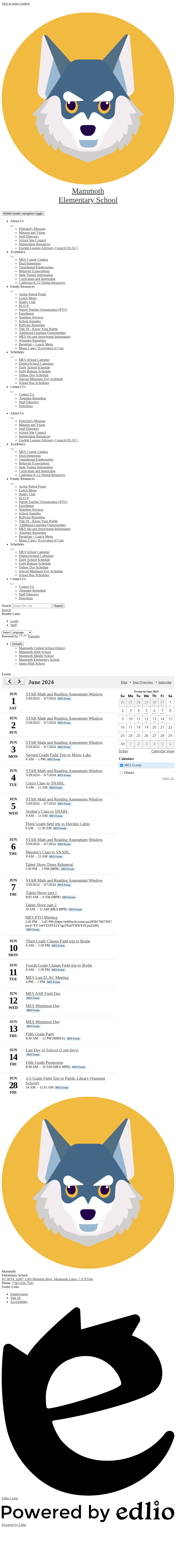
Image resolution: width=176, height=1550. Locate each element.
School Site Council (32, 240)
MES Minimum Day (43, 1006)
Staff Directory (29, 236)
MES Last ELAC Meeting (47, 977)
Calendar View (162, 751)
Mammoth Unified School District (42, 648)
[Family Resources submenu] (12, 291)
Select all (168, 778)
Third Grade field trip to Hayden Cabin (57, 824)
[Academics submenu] (12, 257)
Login (14, 621)
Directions (26, 406)
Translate (33, 636)
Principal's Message (32, 229)
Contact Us (26, 394)
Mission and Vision (32, 232)
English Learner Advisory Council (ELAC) (48, 248)
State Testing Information (36, 275)
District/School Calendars (36, 363)
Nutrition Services (31, 317)
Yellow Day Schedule (34, 375)
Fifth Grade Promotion (44, 1062)
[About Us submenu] (12, 226)
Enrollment (26, 313)
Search (6, 605)
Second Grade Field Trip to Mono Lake (58, 755)
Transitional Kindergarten (36, 267)
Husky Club (27, 302)
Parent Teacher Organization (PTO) (43, 309)
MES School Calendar (34, 360)
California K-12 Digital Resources (42, 282)
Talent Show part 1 (41, 892)
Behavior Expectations (34, 271)
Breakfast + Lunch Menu (36, 344)
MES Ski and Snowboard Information (44, 336)
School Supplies (30, 321)
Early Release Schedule (35, 371)
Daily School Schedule (34, 367)
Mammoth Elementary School (39, 659)
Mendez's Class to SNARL (48, 852)
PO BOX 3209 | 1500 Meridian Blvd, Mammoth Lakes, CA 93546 (47, 1279)
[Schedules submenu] (12, 357)
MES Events (132, 765)
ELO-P (24, 306)
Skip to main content (16, 3)
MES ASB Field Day (43, 993)
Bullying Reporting (32, 325)
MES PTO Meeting (41, 917)
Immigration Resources (34, 244)
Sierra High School (32, 663)
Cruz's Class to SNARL (45, 783)
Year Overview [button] (142, 682)
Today (123, 751)
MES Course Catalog (33, 259)
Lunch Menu (27, 298)
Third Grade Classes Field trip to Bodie (58, 941)
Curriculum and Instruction (37, 279)
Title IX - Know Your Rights (38, 329)
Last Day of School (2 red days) (52, 1050)
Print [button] (124, 682)
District (129, 772)
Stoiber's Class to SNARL (47, 811)
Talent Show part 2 (41, 905)
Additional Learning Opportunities (42, 333)
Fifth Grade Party (40, 1034)
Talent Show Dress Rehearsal (49, 864)
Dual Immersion (30, 263)
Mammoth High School (35, 652)
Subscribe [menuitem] (164, 682)
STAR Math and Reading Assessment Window (64, 694)
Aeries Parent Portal (32, 294)
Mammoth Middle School (36, 656)
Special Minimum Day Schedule (41, 379)
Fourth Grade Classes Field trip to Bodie (59, 965)
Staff (13, 625)
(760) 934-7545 (22, 1283)
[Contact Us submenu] (12, 391)
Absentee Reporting (32, 340)
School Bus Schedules (34, 383)
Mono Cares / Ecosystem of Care (41, 348)
